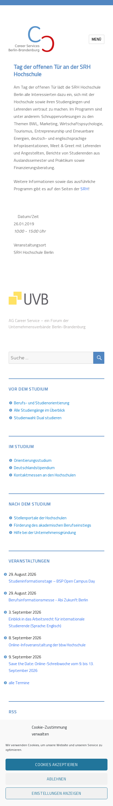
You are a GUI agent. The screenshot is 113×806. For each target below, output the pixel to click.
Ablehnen (56, 779)
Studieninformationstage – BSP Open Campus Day (52, 581)
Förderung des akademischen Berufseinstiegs (52, 525)
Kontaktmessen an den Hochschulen (45, 475)
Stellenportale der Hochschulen (40, 518)
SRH (84, 189)
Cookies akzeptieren (56, 765)
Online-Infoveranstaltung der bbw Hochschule (47, 645)
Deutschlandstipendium (34, 468)
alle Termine (19, 683)
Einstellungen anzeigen (56, 793)
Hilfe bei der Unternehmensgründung (45, 532)
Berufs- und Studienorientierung (41, 403)
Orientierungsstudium (33, 460)
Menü (96, 39)
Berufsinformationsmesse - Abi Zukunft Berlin (48, 600)
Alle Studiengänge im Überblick (39, 410)
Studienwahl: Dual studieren (37, 418)
